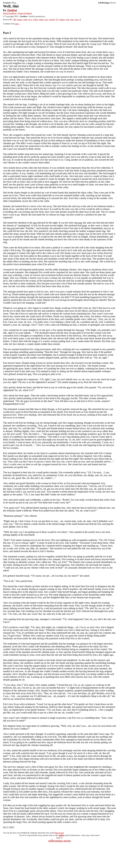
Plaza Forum (59, 833)
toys (30, 19)
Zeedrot (12, 10)
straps (19, 19)
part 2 (17, 24)
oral (67, 19)
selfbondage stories (59, 840)
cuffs (25, 19)
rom (71, 19)
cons (76, 19)
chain (41, 19)
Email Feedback (10, 13)
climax (62, 19)
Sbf (14, 19)
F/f (57, 19)
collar (35, 19)
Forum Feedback (25, 13)
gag (46, 19)
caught (52, 19)
